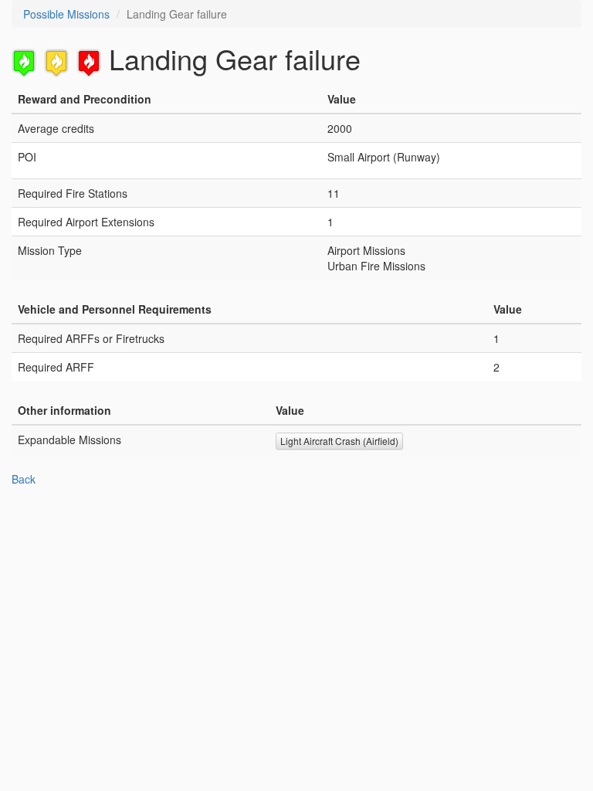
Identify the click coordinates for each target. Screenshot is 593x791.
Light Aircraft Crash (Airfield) (339, 440)
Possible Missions (66, 14)
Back (24, 479)
